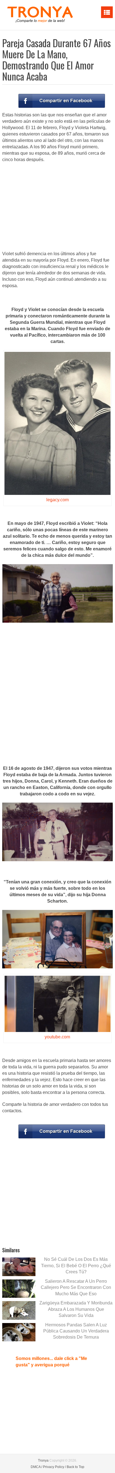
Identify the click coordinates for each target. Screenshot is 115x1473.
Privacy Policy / (54, 1467)
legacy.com (57, 499)
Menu (107, 12)
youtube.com (57, 1036)
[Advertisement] (57, 207)
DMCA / (36, 1467)
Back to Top (75, 1467)
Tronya (43, 1460)
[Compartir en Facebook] (61, 101)
